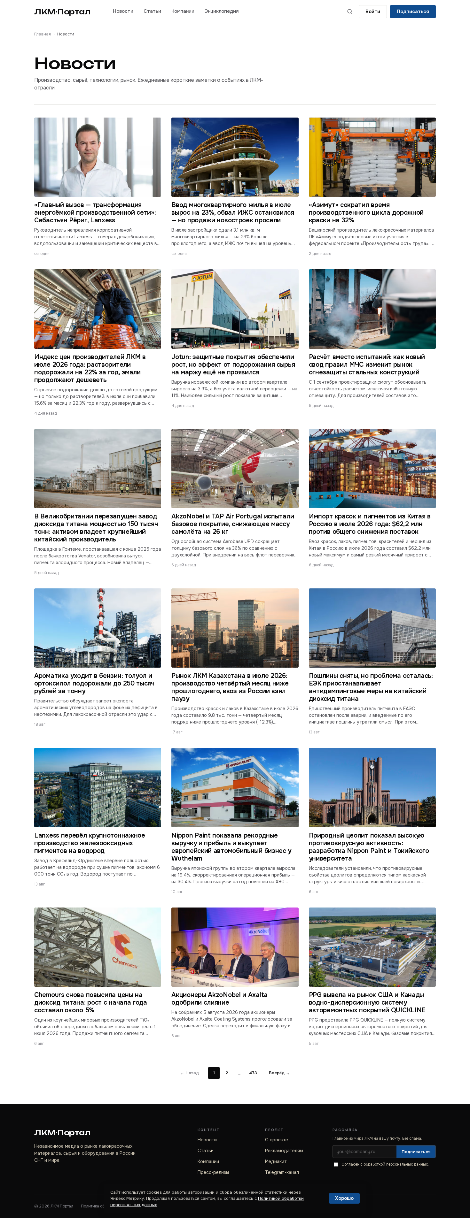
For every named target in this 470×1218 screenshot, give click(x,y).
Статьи (152, 11)
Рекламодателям (284, 1150)
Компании (182, 11)
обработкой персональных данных (396, 1164)
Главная (42, 34)
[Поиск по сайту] (350, 11)
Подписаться (413, 11)
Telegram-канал (282, 1172)
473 (253, 1073)
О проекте (276, 1140)
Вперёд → (279, 1073)
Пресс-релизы (213, 1172)
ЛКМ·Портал (62, 11)
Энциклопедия (222, 11)
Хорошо (344, 1198)
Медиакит (276, 1161)
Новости (123, 11)
